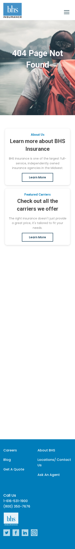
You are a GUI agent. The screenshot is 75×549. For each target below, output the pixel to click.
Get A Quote (13, 469)
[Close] (67, 13)
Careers (10, 450)
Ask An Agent (49, 474)
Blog (7, 459)
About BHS (46, 450)
